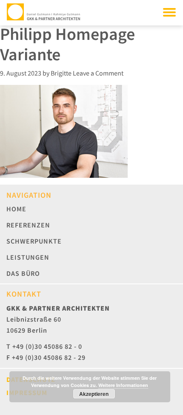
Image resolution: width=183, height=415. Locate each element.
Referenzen (28, 225)
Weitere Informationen (123, 385)
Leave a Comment (98, 73)
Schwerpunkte (34, 241)
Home (16, 209)
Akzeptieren (94, 394)
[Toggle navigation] (169, 12)
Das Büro (23, 273)
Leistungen (27, 257)
